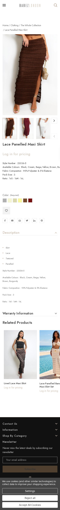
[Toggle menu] (4, 5)
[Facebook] (5, 220)
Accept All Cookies (30, 505)
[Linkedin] (34, 220)
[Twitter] (27, 220)
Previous (54, 136)
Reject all (30, 498)
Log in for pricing (16, 153)
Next (54, 121)
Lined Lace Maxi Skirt (15, 383)
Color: (11, 195)
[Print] (19, 220)
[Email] (12, 220)
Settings (30, 491)
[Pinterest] (41, 220)
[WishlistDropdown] (6, 210)
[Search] (55, 5)
